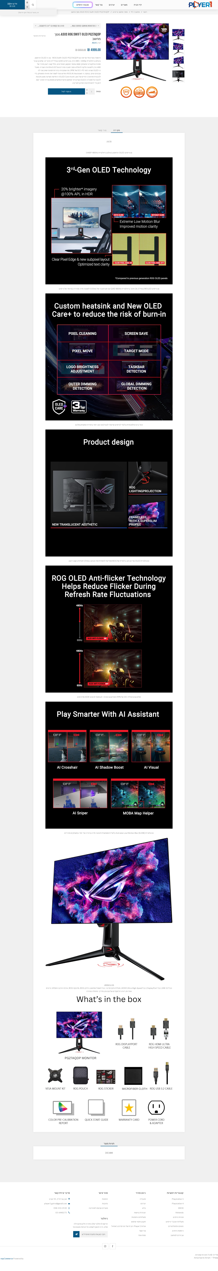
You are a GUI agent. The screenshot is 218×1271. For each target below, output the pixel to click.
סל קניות (12, 5)
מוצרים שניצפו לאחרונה (98, 1208)
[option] (178, 35)
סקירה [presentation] (116, 130)
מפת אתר (142, 1235)
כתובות (105, 1203)
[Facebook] (113, 1246)
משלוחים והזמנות (139, 1217)
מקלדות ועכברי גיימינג (175, 1221)
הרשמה (76, 1234)
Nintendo (179, 1212)
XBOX (181, 1208)
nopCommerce (7, 1258)
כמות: (98, 91)
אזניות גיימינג (178, 1217)
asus (111, 1153)
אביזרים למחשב (177, 1235)
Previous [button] (178, 25)
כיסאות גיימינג (178, 1231)
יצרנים (143, 1203)
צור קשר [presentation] (102, 130)
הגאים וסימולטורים (176, 1226)
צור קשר (142, 1231)
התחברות (25, 2)
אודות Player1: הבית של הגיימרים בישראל (128, 1226)
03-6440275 (61, 1212)
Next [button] (178, 85)
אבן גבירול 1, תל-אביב (58, 1199)
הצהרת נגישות (140, 1212)
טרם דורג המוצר (39, 36)
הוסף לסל (66, 91)
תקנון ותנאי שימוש (138, 1221)
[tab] (117, 130)
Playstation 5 (178, 1199)
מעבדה (143, 1199)
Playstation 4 (178, 1203)
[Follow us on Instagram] (105, 1246)
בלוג (144, 1208)
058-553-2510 (60, 1208)
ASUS (94, 43)
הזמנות (105, 1199)
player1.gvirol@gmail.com (55, 1203)
